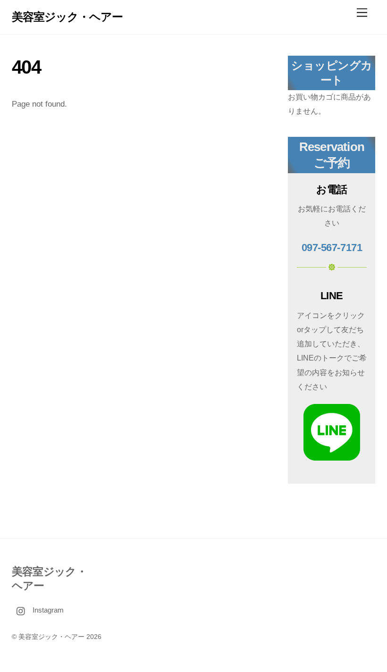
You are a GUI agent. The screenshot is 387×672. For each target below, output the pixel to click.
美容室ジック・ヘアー (51, 636)
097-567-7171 (332, 247)
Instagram (47, 610)
